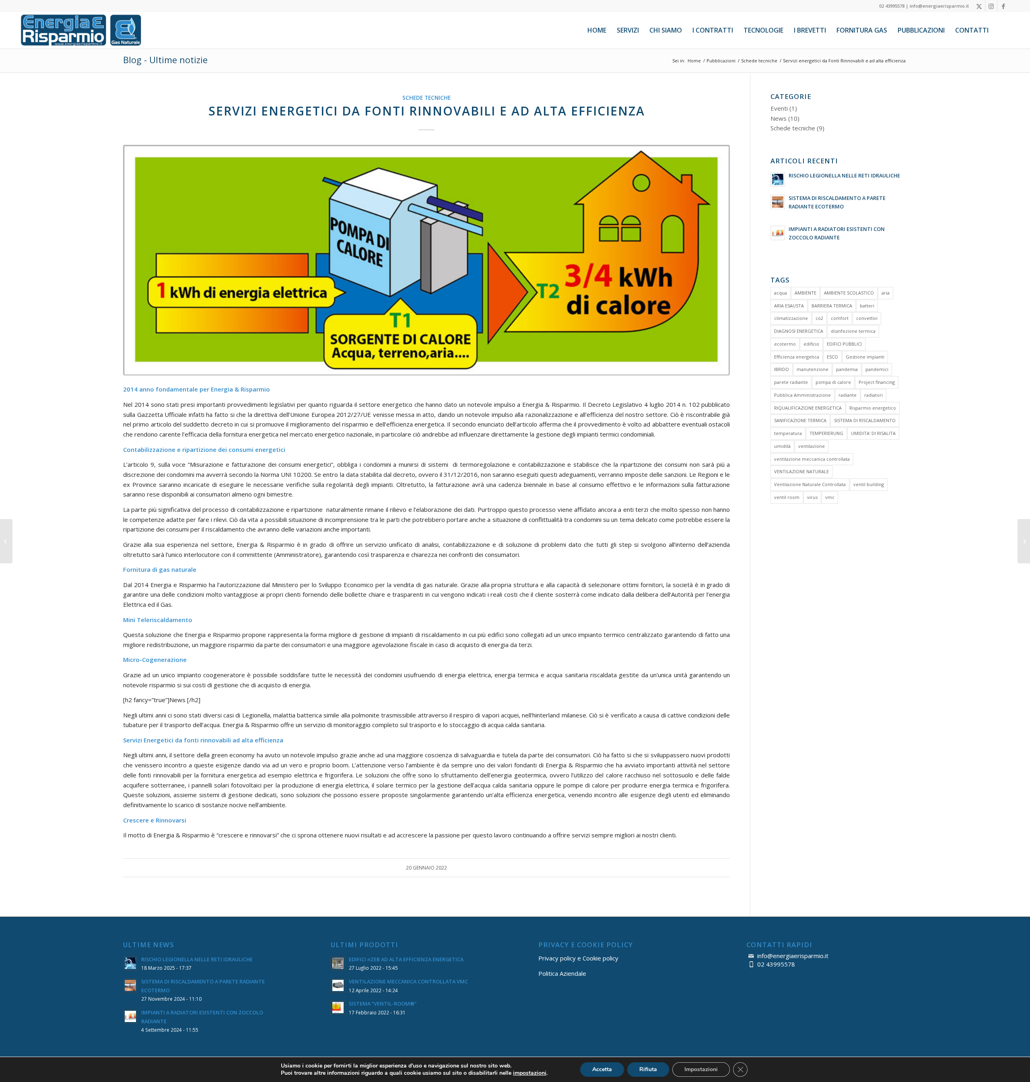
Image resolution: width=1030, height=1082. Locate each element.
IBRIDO (781, 369)
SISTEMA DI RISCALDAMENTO (865, 420)
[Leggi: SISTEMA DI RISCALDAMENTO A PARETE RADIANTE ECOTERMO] (777, 202)
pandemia (847, 369)
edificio (811, 344)
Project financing (877, 382)
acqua (780, 293)
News (778, 118)
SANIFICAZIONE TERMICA (800, 420)
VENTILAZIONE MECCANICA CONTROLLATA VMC (408, 981)
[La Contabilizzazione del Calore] (6, 541)
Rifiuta (648, 1069)
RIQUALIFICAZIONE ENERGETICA (808, 408)
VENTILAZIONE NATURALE (801, 471)
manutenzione (812, 369)
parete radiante (791, 382)
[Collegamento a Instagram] (991, 6)
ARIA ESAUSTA (789, 306)
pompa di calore (833, 382)
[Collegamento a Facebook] (1003, 6)
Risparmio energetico (872, 408)
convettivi (867, 318)
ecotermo (785, 344)
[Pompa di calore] (426, 260)
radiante (847, 395)
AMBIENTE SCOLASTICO (849, 293)
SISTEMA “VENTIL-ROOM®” (382, 1003)
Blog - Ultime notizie (165, 60)
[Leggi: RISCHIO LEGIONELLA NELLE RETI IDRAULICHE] (777, 179)
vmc (829, 497)
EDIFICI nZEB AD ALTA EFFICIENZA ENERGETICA (406, 959)
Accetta (602, 1069)
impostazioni (529, 1073)
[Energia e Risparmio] (81, 30)
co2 (819, 318)
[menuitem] (597, 30)
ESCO (832, 357)
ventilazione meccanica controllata (812, 459)
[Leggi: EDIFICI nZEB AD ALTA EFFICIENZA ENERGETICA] (338, 963)
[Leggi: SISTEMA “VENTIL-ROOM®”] (338, 1007)
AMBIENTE (805, 293)
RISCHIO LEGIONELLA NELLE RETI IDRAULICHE (844, 175)
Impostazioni (701, 1069)
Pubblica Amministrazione (802, 395)
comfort (840, 318)
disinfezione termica (853, 331)
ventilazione (811, 446)
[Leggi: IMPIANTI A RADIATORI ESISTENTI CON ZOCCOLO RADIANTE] (777, 233)
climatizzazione (791, 318)
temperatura (788, 433)
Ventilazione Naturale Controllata (810, 484)
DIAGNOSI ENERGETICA (798, 331)
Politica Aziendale (562, 973)
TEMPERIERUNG (826, 433)
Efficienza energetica (796, 357)
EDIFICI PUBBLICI (844, 344)
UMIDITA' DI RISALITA (873, 433)
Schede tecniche (426, 97)
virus (812, 497)
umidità (782, 446)
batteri (867, 306)
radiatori (873, 395)
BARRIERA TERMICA (832, 306)
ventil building (868, 484)
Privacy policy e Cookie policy (578, 958)
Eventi (779, 108)
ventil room (786, 497)
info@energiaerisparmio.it (792, 956)
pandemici (876, 369)
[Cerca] (1001, 30)
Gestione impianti (865, 357)
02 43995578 (776, 964)
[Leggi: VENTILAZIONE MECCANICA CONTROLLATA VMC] (338, 985)
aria (886, 293)
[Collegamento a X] (979, 6)
